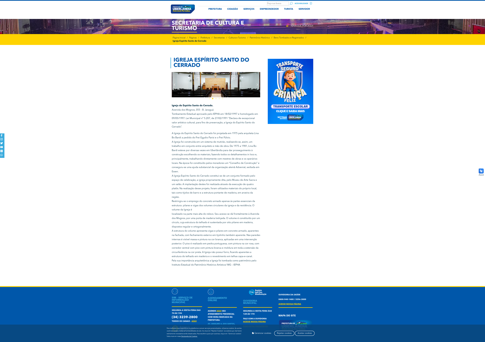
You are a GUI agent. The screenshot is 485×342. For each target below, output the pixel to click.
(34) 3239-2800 (185, 317)
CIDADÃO (232, 9)
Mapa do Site (287, 316)
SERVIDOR (304, 9)
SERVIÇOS (248, 9)
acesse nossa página (254, 322)
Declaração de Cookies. (189, 336)
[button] (174, 84)
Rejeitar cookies (284, 333)
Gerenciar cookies (262, 333)
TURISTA (288, 9)
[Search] (291, 3)
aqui (194, 321)
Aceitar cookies (305, 333)
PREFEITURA (215, 9)
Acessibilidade (301, 3)
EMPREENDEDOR (269, 9)
